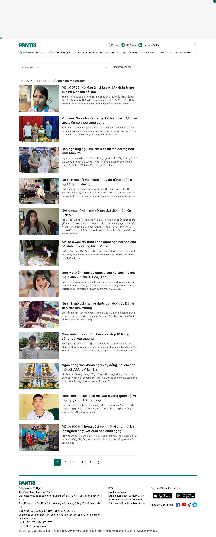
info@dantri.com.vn (35, 526)
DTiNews (131, 45)
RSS (110, 488)
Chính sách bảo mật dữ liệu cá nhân (127, 503)
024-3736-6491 (39, 511)
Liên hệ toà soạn (117, 492)
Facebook (178, 504)
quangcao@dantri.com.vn (128, 499)
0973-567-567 (68, 511)
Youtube (184, 504)
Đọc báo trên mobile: (165, 488)
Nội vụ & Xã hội (151, 45)
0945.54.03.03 (136, 495)
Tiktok (189, 504)
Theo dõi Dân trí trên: (162, 504)
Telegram (194, 504)
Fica (116, 45)
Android (185, 496)
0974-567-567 (44, 522)
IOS (162, 496)
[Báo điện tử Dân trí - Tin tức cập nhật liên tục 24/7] (27, 45)
